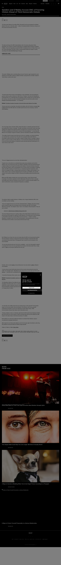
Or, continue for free (31, 293)
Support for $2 (31, 287)
